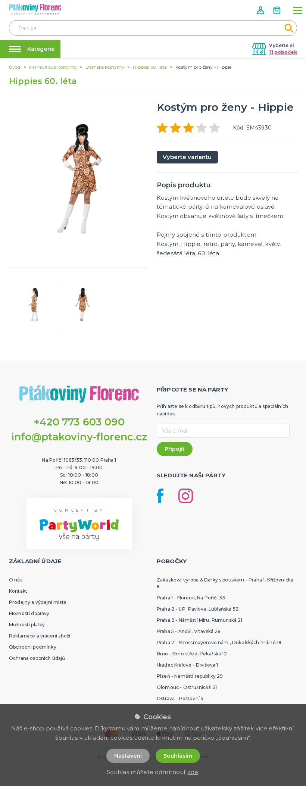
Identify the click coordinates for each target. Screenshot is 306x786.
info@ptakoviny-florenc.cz (79, 437)
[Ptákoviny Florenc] (35, 9)
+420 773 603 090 (79, 422)
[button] (261, 10)
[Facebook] (160, 496)
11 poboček (283, 52)
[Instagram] (185, 496)
